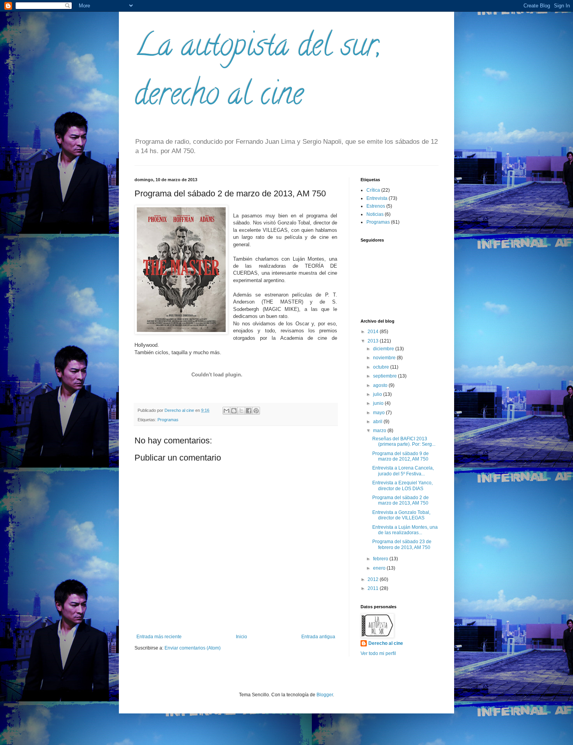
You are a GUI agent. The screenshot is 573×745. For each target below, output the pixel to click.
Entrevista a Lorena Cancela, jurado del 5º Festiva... (403, 470)
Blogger (325, 694)
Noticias (375, 214)
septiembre (385, 376)
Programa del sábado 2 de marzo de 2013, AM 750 (400, 500)
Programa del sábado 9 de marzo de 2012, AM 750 (400, 456)
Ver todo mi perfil (378, 653)
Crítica (373, 190)
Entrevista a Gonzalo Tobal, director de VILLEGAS (401, 515)
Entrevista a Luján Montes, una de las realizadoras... (405, 529)
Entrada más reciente (159, 636)
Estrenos (375, 206)
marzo (380, 430)
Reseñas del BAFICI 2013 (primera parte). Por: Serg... (403, 441)
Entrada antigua (318, 636)
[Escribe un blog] (234, 411)
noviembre (385, 357)
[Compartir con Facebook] (249, 411)
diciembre (384, 348)
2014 (374, 331)
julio (378, 394)
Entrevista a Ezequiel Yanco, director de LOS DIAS (402, 485)
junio (379, 403)
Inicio (241, 636)
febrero (381, 558)
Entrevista (376, 198)
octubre (381, 367)
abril (378, 421)
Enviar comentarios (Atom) (192, 648)
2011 (374, 588)
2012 (374, 579)
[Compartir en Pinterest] (256, 411)
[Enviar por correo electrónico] (226, 411)
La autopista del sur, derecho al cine (257, 72)
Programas (168, 419)
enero (380, 568)
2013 (374, 341)
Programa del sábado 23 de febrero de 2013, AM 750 (402, 544)
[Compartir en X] (241, 411)
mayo (379, 412)
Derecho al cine (385, 643)
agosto (381, 385)
